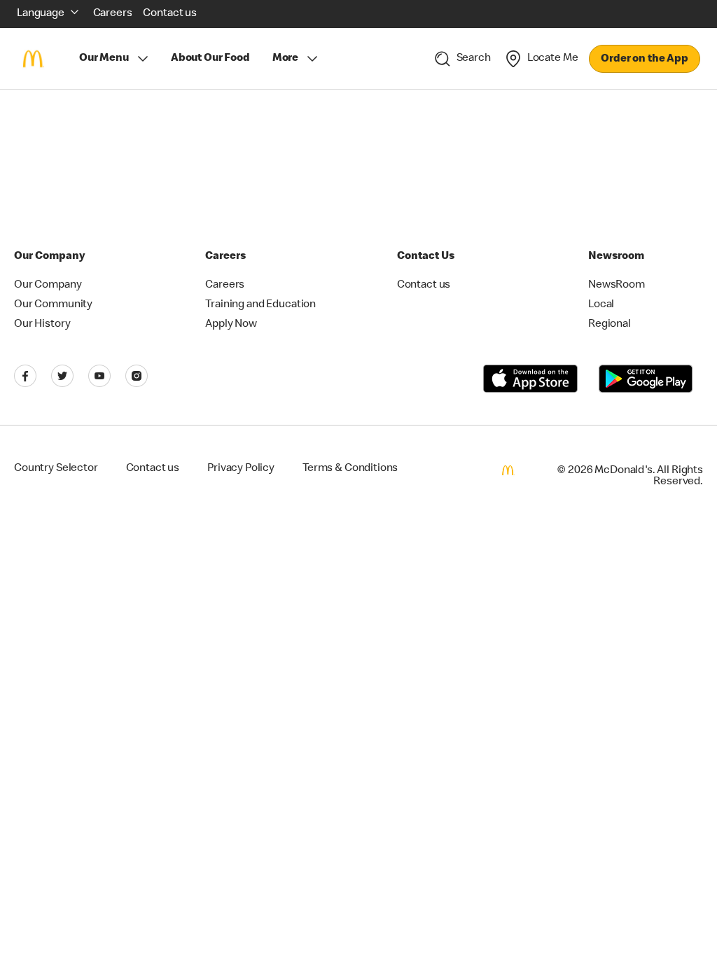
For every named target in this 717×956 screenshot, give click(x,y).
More (285, 58)
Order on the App (644, 59)
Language (40, 14)
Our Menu (104, 58)
